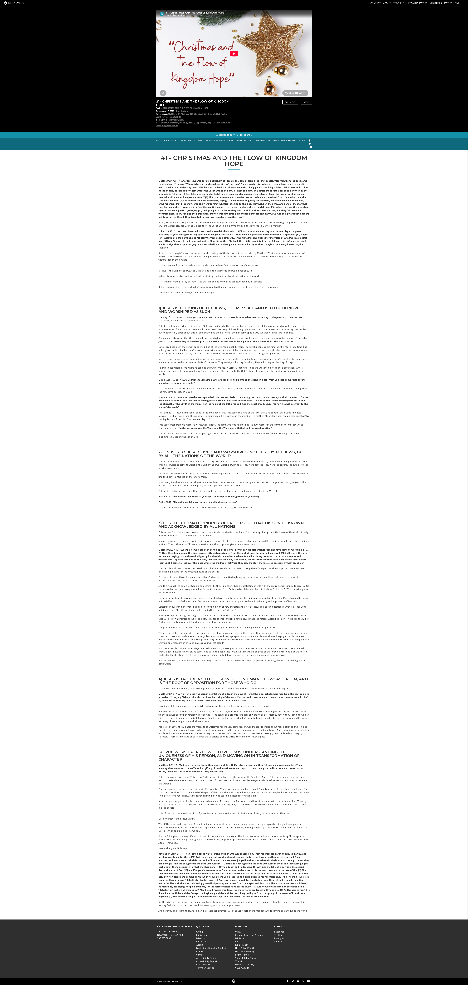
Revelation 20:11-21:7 (172, 117)
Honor (191, 122)
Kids (237, 941)
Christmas (173, 122)
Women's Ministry (244, 964)
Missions (200, 938)
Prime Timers (242, 954)
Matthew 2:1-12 (175, 114)
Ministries (436, 3)
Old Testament (170, 119)
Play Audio (290, 102)
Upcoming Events (417, 3)
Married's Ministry (244, 951)
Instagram (279, 938)
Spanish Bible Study (245, 958)
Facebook (279, 931)
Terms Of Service (205, 967)
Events (448, 3)
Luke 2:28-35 (190, 114)
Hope (210, 122)
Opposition (200, 122)
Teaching (398, 3)
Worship (183, 122)
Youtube (278, 941)
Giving (199, 931)
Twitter (278, 934)
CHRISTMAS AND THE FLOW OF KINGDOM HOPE (185, 108)
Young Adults (242, 967)
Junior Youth (241, 944)
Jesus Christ (219, 122)
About (387, 3)
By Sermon (186, 140)
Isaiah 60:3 (215, 114)
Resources (171, 140)
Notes (306, 102)
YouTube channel (243, 134)
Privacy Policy (203, 964)
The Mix (239, 961)
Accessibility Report (206, 961)
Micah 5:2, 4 (203, 114)
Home (159, 140)
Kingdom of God (170, 125)
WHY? (238, 931)
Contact (375, 3)
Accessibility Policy (206, 958)
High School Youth (244, 948)
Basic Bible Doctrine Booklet (211, 948)
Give (457, 3)
